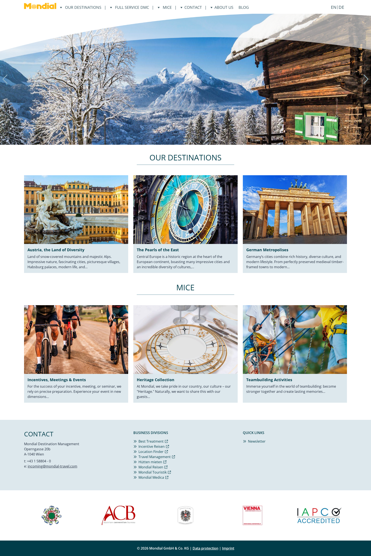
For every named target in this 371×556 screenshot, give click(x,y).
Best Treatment (151, 441)
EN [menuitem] (333, 7)
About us (223, 7)
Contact (193, 7)
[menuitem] (333, 7)
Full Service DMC (132, 7)
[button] (178, 140)
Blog (244, 7)
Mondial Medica (151, 477)
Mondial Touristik (152, 472)
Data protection (205, 548)
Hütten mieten (150, 462)
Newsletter (257, 441)
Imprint (228, 548)
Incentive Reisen (151, 446)
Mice (167, 7)
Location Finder (151, 451)
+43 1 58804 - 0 (39, 461)
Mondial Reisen (150, 467)
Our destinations (83, 7)
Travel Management (154, 456)
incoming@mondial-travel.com (52, 466)
